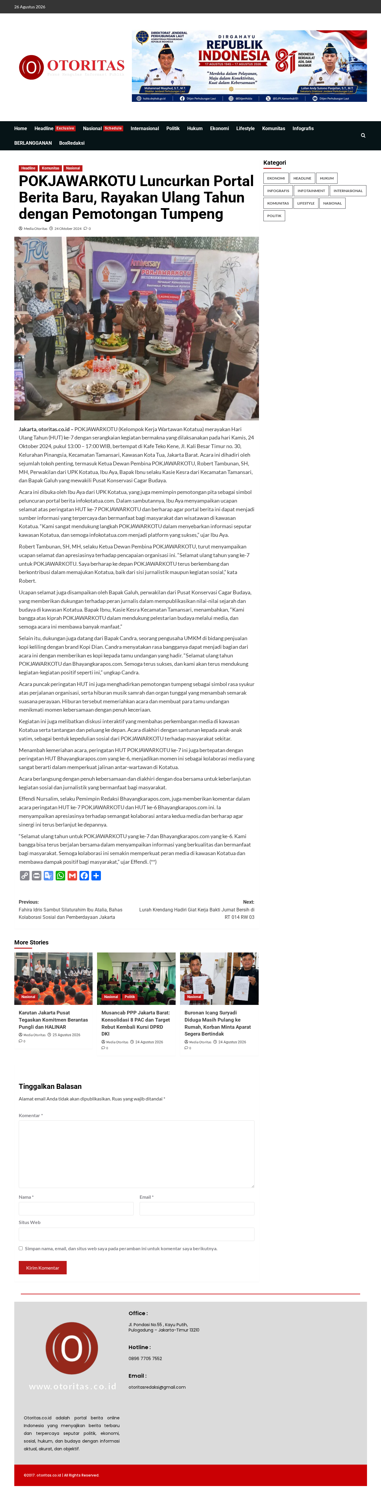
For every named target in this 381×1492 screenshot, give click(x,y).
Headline (54, 128)
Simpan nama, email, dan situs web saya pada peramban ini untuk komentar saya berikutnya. (121, 1248)
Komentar (31, 1115)
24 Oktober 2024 (68, 228)
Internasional (145, 128)
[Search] (363, 135)
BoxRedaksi (72, 143)
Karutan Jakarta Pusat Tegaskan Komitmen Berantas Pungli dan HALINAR (53, 1020)
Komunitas (273, 128)
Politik (173, 128)
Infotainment (311, 190)
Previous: (70, 909)
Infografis (303, 128)
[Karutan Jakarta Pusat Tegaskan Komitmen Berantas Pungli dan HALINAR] (53, 978)
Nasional (102, 128)
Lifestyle (245, 128)
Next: (196, 909)
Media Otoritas (35, 228)
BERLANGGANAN (33, 143)
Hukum (195, 128)
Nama (26, 1197)
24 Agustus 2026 (149, 1042)
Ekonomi (219, 128)
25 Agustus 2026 (66, 1035)
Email (147, 1197)
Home (20, 128)
